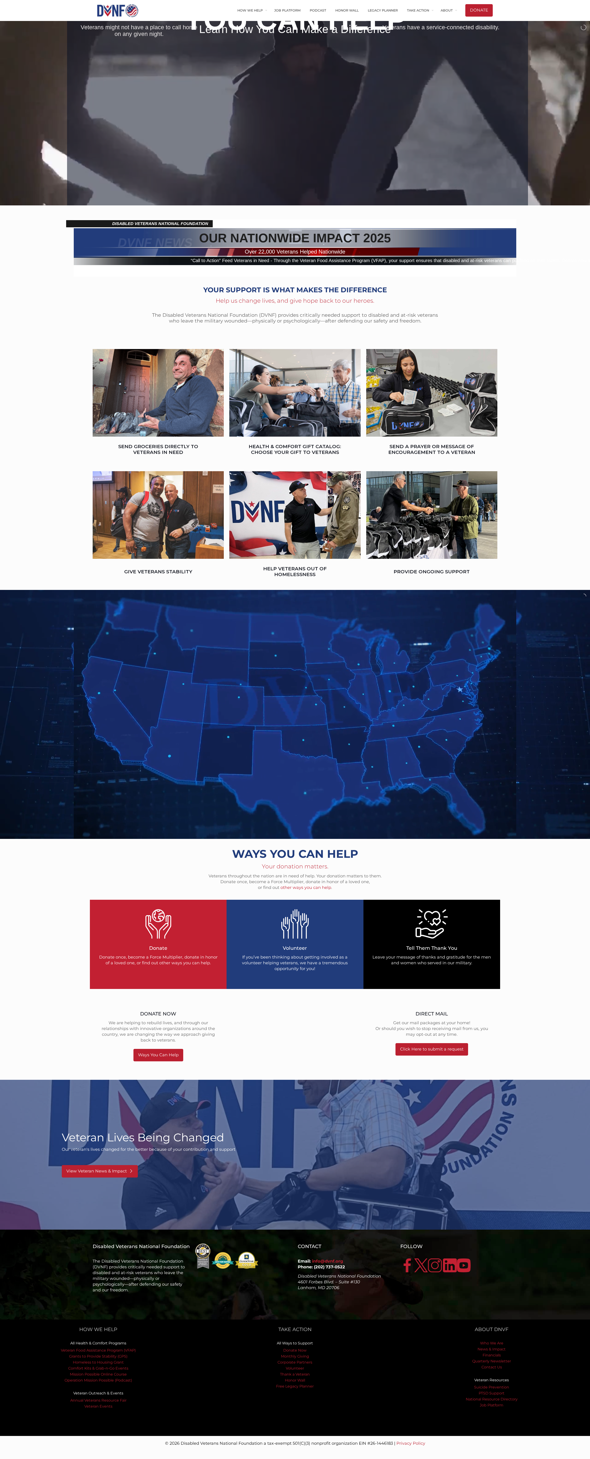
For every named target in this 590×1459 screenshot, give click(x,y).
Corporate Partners (294, 1362)
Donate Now (295, 1350)
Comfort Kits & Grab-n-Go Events (98, 1368)
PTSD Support (491, 1393)
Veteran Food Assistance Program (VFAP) (98, 1350)
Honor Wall (295, 1380)
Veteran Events (98, 1406)
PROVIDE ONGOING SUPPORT (432, 571)
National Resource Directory (492, 1399)
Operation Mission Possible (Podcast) (98, 1380)
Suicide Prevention (491, 1387)
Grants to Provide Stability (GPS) (98, 1356)
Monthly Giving (295, 1356)
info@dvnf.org (327, 1261)
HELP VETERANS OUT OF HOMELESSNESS (295, 571)
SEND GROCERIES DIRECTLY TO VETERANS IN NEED (158, 449)
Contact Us (491, 1367)
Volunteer (295, 1368)
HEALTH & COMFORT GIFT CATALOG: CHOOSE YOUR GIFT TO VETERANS (295, 449)
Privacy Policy (410, 1443)
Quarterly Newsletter (491, 1361)
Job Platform (491, 1405)
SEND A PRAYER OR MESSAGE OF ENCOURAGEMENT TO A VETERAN (431, 449)
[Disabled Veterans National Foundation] (119, 10)
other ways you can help (305, 887)
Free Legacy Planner (295, 1386)
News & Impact (492, 1349)
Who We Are (491, 1343)
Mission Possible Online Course (98, 1374)
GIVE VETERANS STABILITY (158, 571)
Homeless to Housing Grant (98, 1362)
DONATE (479, 10)
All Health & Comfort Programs (98, 1343)
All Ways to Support (295, 1343)
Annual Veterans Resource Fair (98, 1400)
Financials (492, 1355)
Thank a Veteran (295, 1374)
